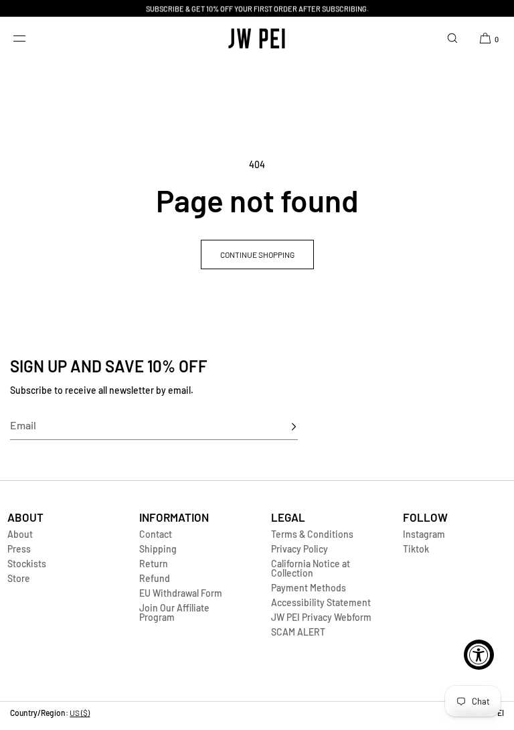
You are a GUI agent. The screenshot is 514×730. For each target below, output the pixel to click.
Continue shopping (257, 254)
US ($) (80, 712)
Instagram (424, 534)
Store (18, 578)
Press (19, 549)
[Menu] (29, 38)
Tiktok (416, 549)
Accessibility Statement (321, 602)
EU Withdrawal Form (180, 593)
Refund (154, 578)
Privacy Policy (299, 549)
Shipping (158, 549)
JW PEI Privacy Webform (321, 617)
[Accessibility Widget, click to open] (479, 655)
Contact (155, 534)
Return (153, 563)
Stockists (26, 563)
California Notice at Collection (310, 568)
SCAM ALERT (298, 632)
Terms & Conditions (312, 534)
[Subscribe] (281, 427)
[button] (452, 38)
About (20, 534)
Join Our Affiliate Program (174, 612)
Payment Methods (308, 587)
